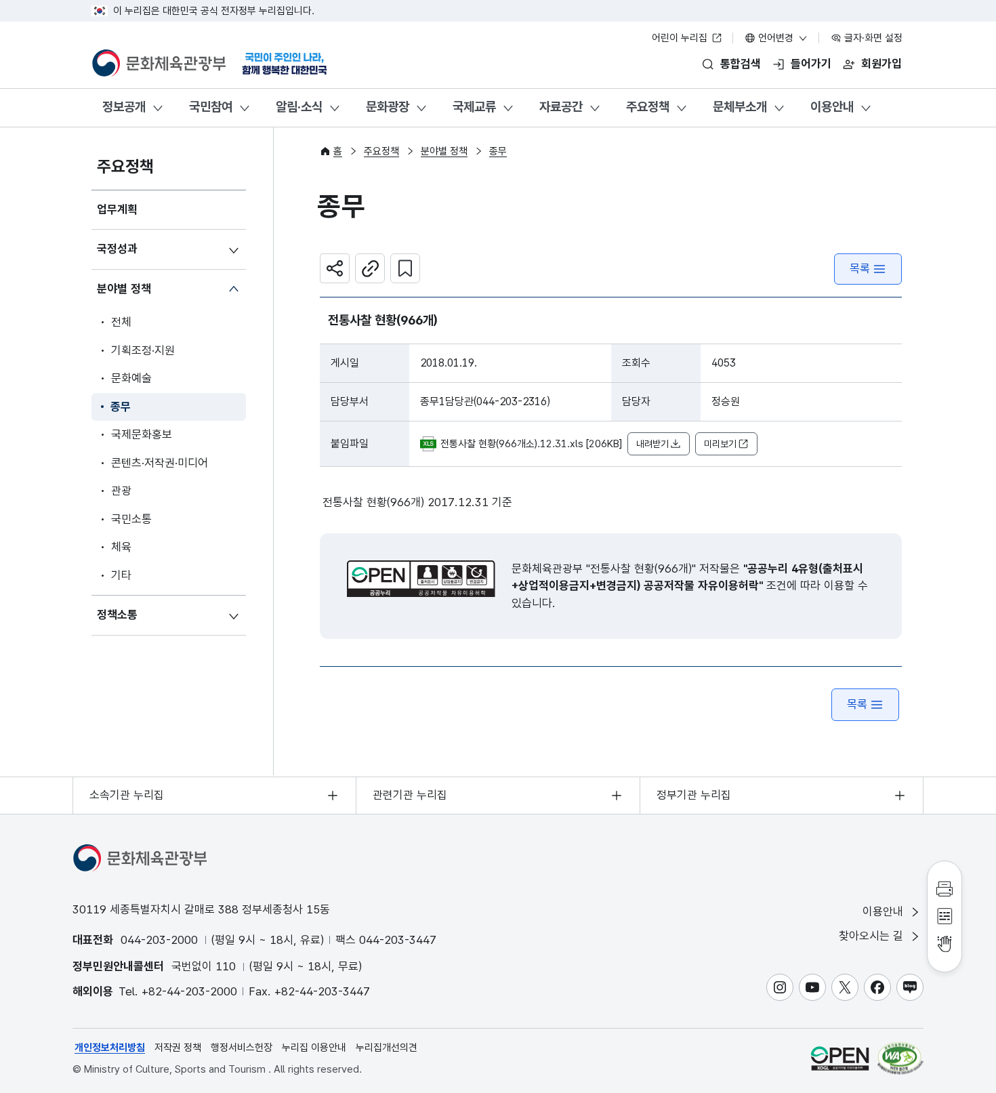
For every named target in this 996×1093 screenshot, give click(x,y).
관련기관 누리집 (410, 795)
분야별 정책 (124, 288)
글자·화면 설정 (872, 38)
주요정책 (647, 107)
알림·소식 (299, 107)
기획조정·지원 (143, 350)
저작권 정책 (177, 1048)
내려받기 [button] (652, 443)
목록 (860, 268)
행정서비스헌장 (241, 1048)
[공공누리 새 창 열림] (421, 578)
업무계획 (117, 209)
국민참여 (210, 107)
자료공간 (561, 107)
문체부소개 (740, 107)
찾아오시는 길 (873, 936)
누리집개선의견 (386, 1048)
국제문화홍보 (141, 434)
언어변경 (775, 38)
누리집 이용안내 (314, 1048)
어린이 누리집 (681, 38)
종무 (120, 406)
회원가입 (881, 63)
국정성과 (117, 248)
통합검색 (740, 63)
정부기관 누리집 (694, 795)
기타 (121, 575)
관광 (121, 490)
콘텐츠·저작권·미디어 (159, 463)
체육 (121, 547)
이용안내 (832, 107)
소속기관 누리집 (126, 795)
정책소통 (117, 614)
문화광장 (387, 107)
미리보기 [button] (720, 443)
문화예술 (131, 378)
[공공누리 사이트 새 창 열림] (840, 1058)
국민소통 (131, 519)
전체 (121, 322)
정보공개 (124, 107)
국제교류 (474, 107)
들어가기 (811, 63)
